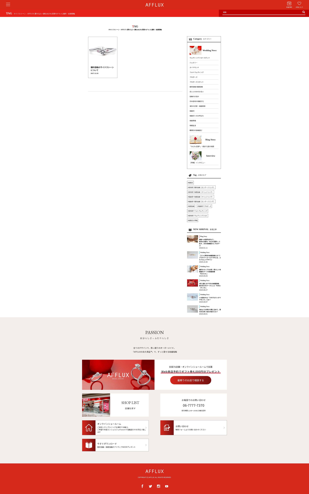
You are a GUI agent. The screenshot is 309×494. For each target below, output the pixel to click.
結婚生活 (193, 125)
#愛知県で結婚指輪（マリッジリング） (200, 192)
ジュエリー (193, 62)
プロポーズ (193, 77)
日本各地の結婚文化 (197, 101)
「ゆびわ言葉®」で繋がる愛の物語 (202, 146)
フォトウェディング (197, 72)
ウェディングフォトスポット (200, 58)
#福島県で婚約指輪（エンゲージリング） (201, 201)
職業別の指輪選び (196, 130)
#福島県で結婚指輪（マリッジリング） (200, 197)
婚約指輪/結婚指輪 (196, 87)
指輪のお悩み (194, 96)
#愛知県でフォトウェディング (197, 211)
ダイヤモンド (194, 67)
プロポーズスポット (197, 82)
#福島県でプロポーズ (204, 206)
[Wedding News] (203, 54)
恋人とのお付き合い (197, 91)
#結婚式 (190, 183)
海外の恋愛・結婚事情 (197, 106)
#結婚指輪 (191, 206)
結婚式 (192, 111)
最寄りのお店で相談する (190, 380)
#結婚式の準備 (192, 220)
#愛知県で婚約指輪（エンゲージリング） (201, 187)
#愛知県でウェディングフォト (197, 216)
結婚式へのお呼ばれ (197, 116)
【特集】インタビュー (197, 162)
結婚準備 (193, 120)
